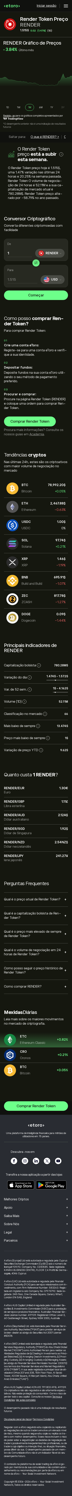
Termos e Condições (43, 1419)
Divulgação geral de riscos (17, 1419)
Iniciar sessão (46, 6)
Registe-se (9, 115)
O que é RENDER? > (45, 137)
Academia (36, 434)
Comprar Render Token (29, 421)
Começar (36, 295)
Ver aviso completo (26, 1400)
